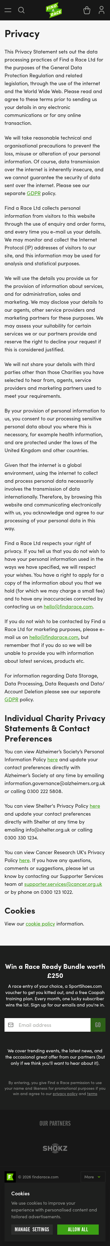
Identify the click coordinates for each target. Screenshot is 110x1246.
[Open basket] (87, 10)
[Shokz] (55, 1148)
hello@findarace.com (68, 606)
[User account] (101, 9)
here (52, 759)
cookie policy (40, 923)
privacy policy (65, 1093)
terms (92, 1093)
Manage (32, 1229)
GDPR (34, 193)
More (89, 1176)
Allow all (78, 1229)
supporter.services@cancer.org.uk (63, 883)
